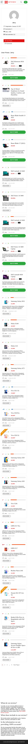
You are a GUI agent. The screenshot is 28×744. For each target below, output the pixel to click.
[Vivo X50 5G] (5, 435)
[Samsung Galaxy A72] (5, 368)
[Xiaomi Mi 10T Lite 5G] (5, 592)
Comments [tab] (9, 43)
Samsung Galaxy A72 (17, 368)
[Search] (21, 2)
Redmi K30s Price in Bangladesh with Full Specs (17, 619)
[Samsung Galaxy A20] (5, 481)
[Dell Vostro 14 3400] (5, 195)
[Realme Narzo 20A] (5, 570)
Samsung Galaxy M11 (18, 301)
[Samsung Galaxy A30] (5, 457)
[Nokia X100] (5, 323)
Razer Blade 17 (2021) (18, 143)
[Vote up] (8, 58)
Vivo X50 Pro (15, 413)
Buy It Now (14, 78)
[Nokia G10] (5, 345)
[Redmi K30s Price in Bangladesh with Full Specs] (5, 617)
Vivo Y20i (14, 503)
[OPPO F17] (5, 548)
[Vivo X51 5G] (5, 390)
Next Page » (17, 664)
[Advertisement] (14, 685)
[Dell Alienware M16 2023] (5, 61)
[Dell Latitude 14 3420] (5, 170)
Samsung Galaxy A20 (17, 481)
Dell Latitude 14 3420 (18, 171)
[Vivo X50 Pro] (5, 412)
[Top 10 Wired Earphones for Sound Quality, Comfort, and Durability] (5, 88)
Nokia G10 (14, 346)
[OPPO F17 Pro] (5, 525)
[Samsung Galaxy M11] (5, 301)
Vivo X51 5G (15, 390)
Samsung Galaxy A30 (17, 458)
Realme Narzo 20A (17, 570)
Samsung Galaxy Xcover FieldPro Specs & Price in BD (18, 645)
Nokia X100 (15, 323)
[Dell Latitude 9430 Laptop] (5, 274)
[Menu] (2, 2)
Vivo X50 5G (15, 435)
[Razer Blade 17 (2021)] (5, 143)
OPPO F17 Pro (15, 526)
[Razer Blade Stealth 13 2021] (5, 115)
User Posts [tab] (9, 40)
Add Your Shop (25, 2)
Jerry (5, 74)
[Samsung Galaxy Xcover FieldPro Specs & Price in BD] (5, 643)
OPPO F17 (14, 548)
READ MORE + (6, 105)
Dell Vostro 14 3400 (17, 195)
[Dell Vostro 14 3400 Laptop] (5, 246)
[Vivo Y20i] (5, 503)
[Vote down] (6, 58)
